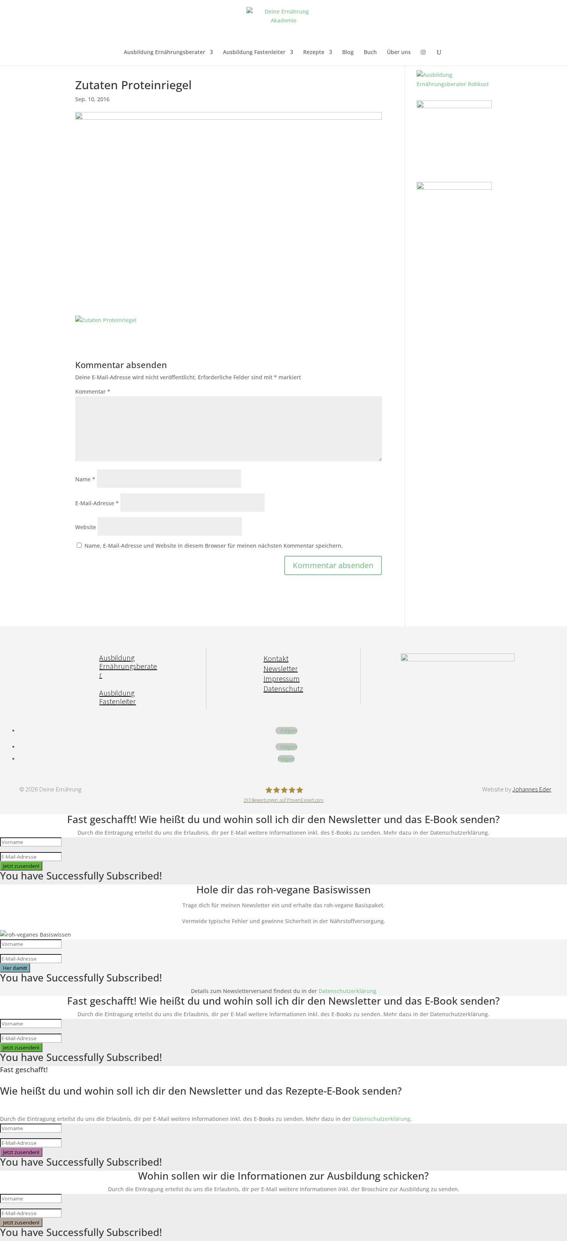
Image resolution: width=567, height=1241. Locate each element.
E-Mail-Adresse (97, 503)
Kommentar (92, 391)
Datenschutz (283, 688)
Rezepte (313, 52)
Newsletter (280, 668)
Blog (348, 52)
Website (85, 527)
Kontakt (276, 658)
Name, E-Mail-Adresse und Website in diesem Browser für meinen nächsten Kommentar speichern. (213, 545)
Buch (370, 52)
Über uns (399, 52)
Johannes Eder (531, 789)
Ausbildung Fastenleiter (254, 52)
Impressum (281, 678)
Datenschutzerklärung (347, 991)
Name (85, 479)
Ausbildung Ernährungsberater (164, 52)
